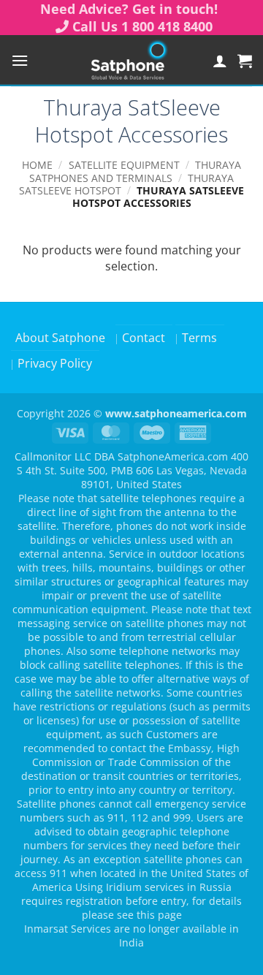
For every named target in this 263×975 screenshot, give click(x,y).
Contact (143, 338)
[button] (19, 60)
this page (159, 915)
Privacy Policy (55, 363)
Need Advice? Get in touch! (129, 9)
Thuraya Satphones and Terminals (135, 171)
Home (37, 165)
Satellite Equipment (124, 165)
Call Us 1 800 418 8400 (142, 26)
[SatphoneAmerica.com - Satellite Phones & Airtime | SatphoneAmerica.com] (129, 60)
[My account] (220, 61)
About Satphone (60, 338)
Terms (199, 338)
